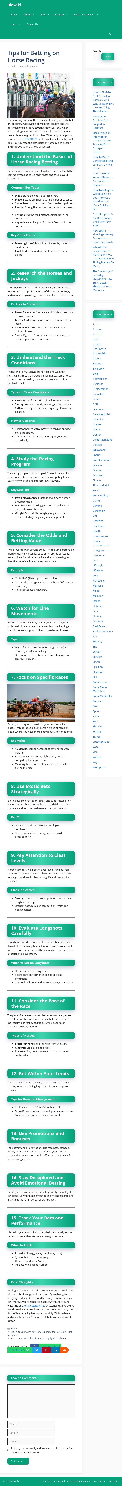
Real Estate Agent (103, 631)
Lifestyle (27, 14)
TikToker (98, 726)
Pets (95, 611)
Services (97, 656)
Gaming (97, 505)
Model (96, 590)
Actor (96, 324)
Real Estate (99, 626)
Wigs (95, 762)
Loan (95, 575)
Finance (97, 470)
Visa (95, 752)
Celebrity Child (101, 414)
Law (95, 560)
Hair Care (98, 526)
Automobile (99, 353)
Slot (95, 677)
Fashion (97, 465)
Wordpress (99, 767)
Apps (96, 339)
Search (97, 51)
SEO (95, 646)
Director (97, 444)
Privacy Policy (61, 1481)
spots (96, 716)
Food (96, 490)
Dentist (97, 434)
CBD (95, 404)
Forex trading (100, 495)
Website (97, 757)
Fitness (97, 480)
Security (97, 641)
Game (96, 500)
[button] (110, 34)
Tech (43, 14)
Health (13, 24)
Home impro (100, 536)
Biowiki (14, 4)
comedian (98, 419)
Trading (97, 731)
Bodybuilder (100, 378)
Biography (99, 368)
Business (59, 14)
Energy (97, 455)
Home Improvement (84, 14)
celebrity (98, 409)
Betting (14, 1328)
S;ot (95, 636)
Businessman (100, 389)
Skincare (98, 672)
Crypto (97, 424)
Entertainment (101, 460)
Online (96, 601)
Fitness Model (101, 485)
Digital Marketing (102, 439)
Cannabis (98, 394)
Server (96, 651)
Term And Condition (81, 1481)
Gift (95, 515)
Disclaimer (99, 1481)
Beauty (97, 358)
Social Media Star (102, 696)
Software (98, 701)
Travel (96, 736)
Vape (96, 746)
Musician (98, 596)
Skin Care (98, 667)
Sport (96, 711)
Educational (99, 449)
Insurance (98, 555)
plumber (98, 616)
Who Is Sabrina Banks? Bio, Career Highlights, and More (39, 1338)
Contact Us (32, 24)
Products (98, 621)
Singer (96, 661)
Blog (95, 373)
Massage (98, 585)
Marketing (99, 580)
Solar (96, 706)
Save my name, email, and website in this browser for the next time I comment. (41, 1450)
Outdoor (98, 606)
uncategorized (101, 741)
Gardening (99, 510)
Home (13, 14)
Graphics (98, 521)
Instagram (99, 550)
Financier (98, 475)
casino (96, 399)
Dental (96, 429)
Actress (97, 329)
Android (97, 334)
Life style (98, 565)
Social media (100, 682)
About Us (46, 1481)
